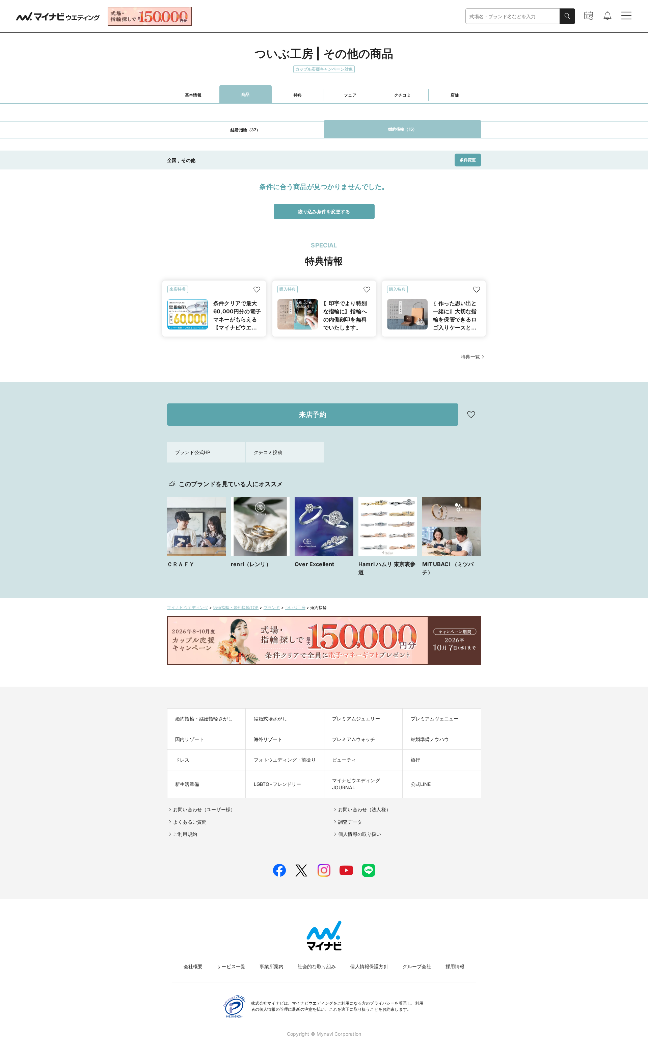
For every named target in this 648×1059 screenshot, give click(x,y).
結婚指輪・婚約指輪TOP (236, 607)
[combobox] (512, 16)
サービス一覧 (231, 966)
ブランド (272, 607)
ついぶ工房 (295, 607)
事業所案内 (272, 966)
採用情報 (455, 966)
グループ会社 (417, 966)
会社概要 (193, 966)
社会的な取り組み (317, 966)
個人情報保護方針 (369, 966)
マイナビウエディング (187, 607)
